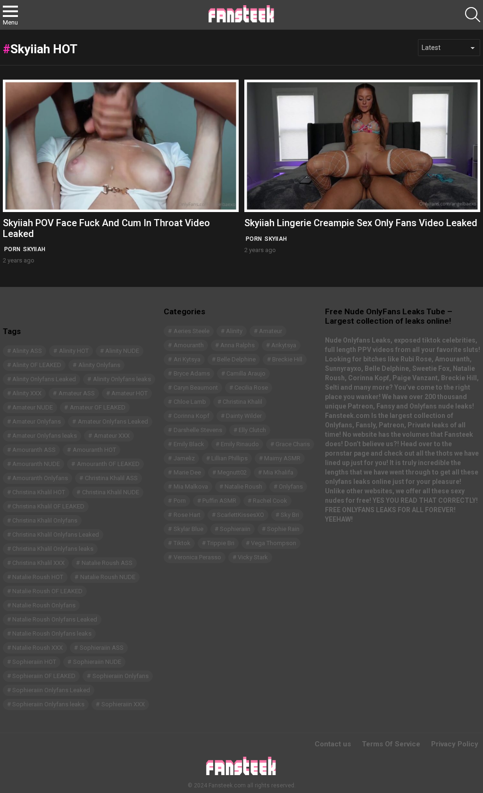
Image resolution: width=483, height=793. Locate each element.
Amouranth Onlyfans (40, 478)
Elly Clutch (252, 429)
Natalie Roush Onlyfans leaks (52, 633)
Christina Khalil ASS (111, 478)
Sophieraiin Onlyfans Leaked (51, 690)
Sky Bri (290, 514)
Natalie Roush (243, 486)
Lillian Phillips (229, 458)
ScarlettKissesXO (240, 514)
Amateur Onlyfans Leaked (113, 421)
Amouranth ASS (34, 449)
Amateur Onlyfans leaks (44, 435)
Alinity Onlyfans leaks (122, 379)
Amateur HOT (129, 393)
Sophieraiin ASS (102, 647)
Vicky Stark (253, 557)
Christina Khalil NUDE (110, 492)
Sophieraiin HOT (34, 661)
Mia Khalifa (278, 472)
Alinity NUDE (122, 350)
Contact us (333, 744)
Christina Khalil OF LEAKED (48, 506)
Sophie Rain (283, 528)
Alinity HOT (74, 350)
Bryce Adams (192, 373)
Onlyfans (291, 486)
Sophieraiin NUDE (97, 661)
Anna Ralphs (237, 345)
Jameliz (184, 458)
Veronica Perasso (197, 557)
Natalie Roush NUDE (107, 576)
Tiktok (182, 543)
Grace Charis (292, 444)
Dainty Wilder (244, 415)
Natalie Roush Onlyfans (43, 605)
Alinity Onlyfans (99, 364)
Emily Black (189, 444)
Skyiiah (34, 249)
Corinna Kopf (191, 415)
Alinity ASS (27, 350)
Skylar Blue (188, 528)
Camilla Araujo (246, 373)
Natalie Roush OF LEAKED (47, 591)
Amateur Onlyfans (36, 421)
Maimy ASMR (282, 458)
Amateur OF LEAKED (97, 407)
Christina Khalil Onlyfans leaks (52, 548)
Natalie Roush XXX (37, 647)
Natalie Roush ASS (107, 562)
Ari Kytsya (187, 359)
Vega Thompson (273, 543)
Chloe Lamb (190, 401)
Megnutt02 (232, 472)
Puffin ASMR (219, 500)
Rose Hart (187, 514)
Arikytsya (283, 345)
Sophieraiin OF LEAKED (43, 675)
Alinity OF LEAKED (36, 364)
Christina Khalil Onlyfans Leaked (55, 534)
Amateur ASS (76, 393)
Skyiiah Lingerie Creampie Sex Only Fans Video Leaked (360, 223)
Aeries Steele (191, 331)
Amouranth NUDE (36, 463)
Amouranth (189, 345)
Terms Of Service (391, 744)
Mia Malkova (191, 486)
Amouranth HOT (94, 449)
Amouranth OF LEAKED (108, 463)
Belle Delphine (236, 359)
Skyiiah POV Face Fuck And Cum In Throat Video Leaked (106, 228)
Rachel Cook (270, 500)
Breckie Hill (287, 359)
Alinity (234, 331)
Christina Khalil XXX (38, 562)
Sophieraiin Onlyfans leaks (48, 704)
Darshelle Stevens (198, 429)
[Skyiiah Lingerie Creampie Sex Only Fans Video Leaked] (362, 146)
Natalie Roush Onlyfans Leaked (54, 619)
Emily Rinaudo (240, 444)
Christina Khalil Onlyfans (44, 520)
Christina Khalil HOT (38, 492)
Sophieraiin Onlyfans (120, 675)
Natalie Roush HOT (37, 576)
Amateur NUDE (32, 407)
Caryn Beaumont (196, 387)
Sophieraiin (235, 528)
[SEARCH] (472, 14)
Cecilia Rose (251, 387)
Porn (12, 249)
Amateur (270, 331)
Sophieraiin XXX (123, 704)
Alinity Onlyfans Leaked (44, 379)
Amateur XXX (112, 435)
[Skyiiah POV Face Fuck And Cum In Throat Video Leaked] (121, 146)
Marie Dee (187, 472)
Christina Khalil (242, 401)
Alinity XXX (27, 393)
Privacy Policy (454, 744)
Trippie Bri (220, 543)
